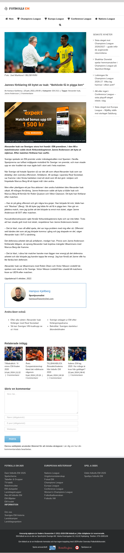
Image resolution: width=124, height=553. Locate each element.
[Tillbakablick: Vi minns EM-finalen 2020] (14, 348)
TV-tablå (9, 482)
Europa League (51, 485)
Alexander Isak (74, 91)
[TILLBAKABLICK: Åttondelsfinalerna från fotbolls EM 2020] (56, 348)
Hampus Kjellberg (14, 91)
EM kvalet (9, 501)
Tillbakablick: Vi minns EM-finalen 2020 (12, 366)
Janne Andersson (12, 93)
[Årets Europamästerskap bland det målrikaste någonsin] (35, 348)
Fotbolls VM (50, 498)
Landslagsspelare (13, 521)
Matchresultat (11, 485)
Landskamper (11, 518)
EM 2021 (56, 91)
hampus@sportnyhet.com (41, 298)
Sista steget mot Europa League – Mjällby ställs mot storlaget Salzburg (106, 110)
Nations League (51, 473)
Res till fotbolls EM (13, 495)
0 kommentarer (27, 93)
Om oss (8, 512)
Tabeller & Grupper (14, 479)
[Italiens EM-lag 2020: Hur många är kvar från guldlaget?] (77, 348)
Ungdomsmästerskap (54, 476)
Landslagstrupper (13, 492)
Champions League (53, 482)
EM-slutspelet (11, 489)
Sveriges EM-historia (14, 515)
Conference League (53, 489)
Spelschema (10, 476)
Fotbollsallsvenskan (53, 495)
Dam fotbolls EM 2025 (15, 473)
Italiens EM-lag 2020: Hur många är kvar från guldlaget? (76, 366)
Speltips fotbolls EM (93, 476)
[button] (60, 25)
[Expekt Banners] (45, 103)
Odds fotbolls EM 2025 (95, 473)
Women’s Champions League (58, 492)
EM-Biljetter (10, 498)
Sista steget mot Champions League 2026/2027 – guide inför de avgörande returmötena (106, 46)
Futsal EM (49, 479)
